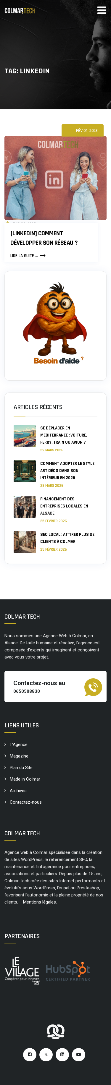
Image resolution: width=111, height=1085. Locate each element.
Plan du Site (21, 767)
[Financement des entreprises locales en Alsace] (25, 510)
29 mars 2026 (51, 450)
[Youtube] (78, 1054)
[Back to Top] (98, 1075)
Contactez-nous (26, 802)
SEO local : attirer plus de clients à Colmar (67, 538)
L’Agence (19, 744)
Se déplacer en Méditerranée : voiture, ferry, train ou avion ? (63, 435)
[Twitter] (46, 1054)
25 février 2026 (53, 521)
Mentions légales (39, 902)
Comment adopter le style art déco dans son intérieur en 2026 (67, 471)
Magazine (19, 756)
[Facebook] (29, 1054)
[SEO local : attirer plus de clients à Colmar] (25, 542)
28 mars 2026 (51, 485)
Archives (18, 790)
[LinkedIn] (62, 1054)
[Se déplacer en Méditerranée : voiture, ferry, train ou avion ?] (25, 439)
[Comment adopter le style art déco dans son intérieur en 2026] (25, 474)
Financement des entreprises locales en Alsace (64, 506)
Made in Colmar (25, 779)
